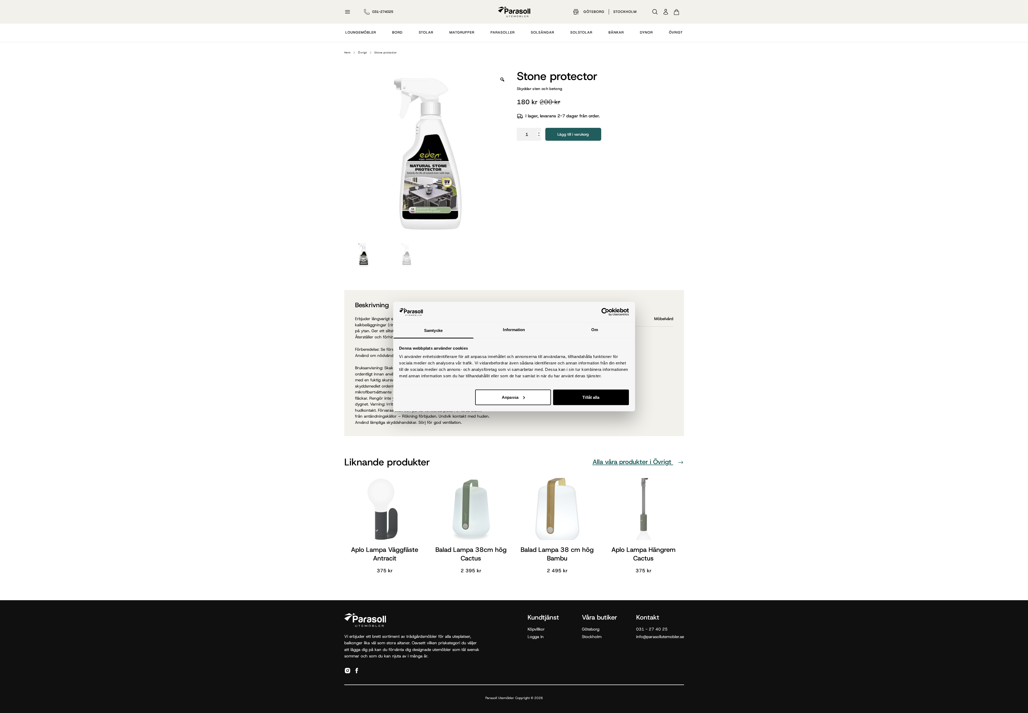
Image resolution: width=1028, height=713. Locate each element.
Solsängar (542, 32)
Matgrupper (461, 32)
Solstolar (581, 32)
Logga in (536, 636)
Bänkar (616, 32)
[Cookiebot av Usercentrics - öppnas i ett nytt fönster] (605, 312)
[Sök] (655, 12)
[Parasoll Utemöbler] (514, 11)
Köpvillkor (536, 629)
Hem (347, 52)
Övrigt (676, 32)
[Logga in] (665, 12)
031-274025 (382, 11)
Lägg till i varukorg (573, 134)
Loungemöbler (360, 32)
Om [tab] (594, 329)
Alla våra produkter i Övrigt (633, 462)
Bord (397, 32)
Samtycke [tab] (433, 330)
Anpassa (510, 397)
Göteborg (593, 11)
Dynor (646, 32)
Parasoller (502, 32)
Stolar (426, 32)
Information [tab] (514, 329)
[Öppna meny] (347, 12)
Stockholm (625, 11)
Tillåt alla (590, 397)
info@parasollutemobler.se (660, 636)
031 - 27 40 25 (652, 629)
